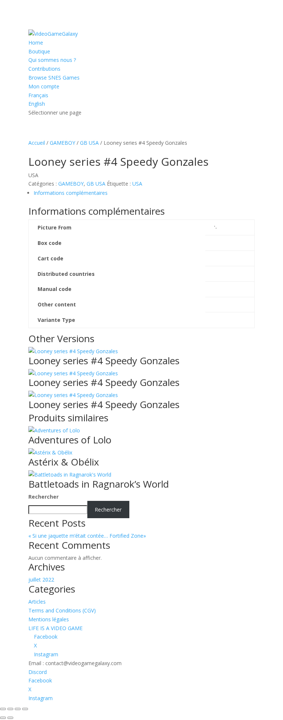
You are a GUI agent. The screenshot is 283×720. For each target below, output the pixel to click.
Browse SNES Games (54, 77)
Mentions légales (48, 619)
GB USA (89, 142)
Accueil (36, 142)
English (36, 103)
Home (35, 42)
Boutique (39, 51)
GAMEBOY (62, 142)
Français (38, 95)
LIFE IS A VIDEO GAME (55, 628)
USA (137, 183)
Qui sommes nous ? (52, 59)
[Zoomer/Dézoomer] (3, 709)
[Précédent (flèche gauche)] (3, 718)
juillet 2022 (41, 579)
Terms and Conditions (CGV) (62, 610)
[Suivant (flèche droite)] (10, 718)
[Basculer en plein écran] (10, 709)
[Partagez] (18, 709)
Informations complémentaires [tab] (71, 192)
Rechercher (43, 496)
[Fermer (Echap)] (25, 709)
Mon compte (43, 86)
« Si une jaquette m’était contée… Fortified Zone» (94, 535)
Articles (37, 601)
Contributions (44, 68)
